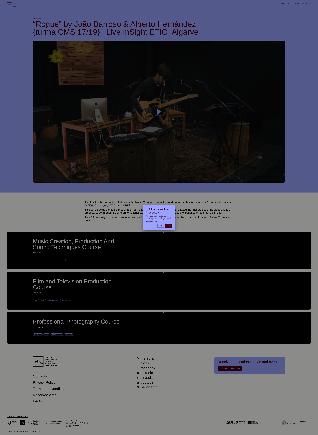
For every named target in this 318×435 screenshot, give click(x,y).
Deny (161, 225)
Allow (169, 225)
